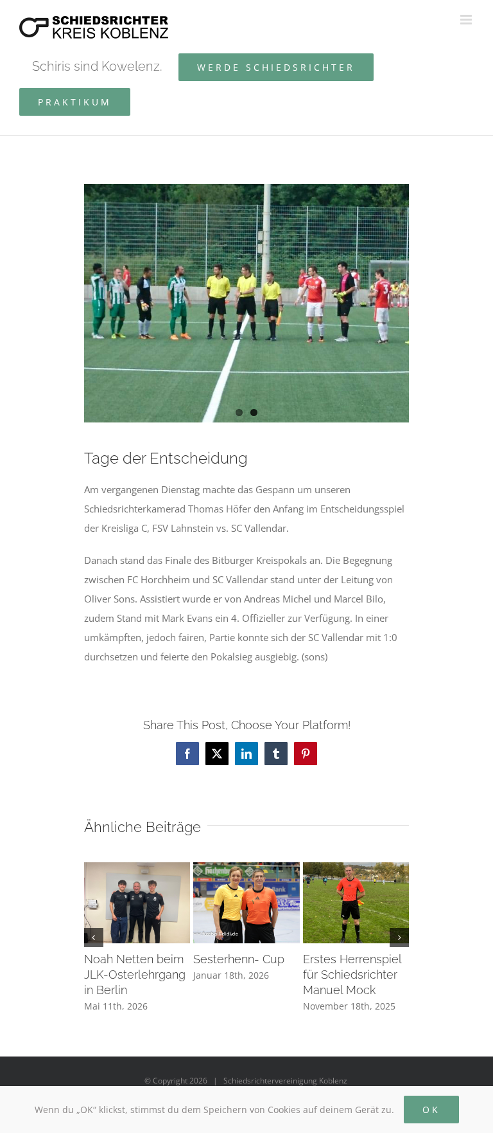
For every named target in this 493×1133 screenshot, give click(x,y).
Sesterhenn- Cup (238, 959)
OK (431, 1109)
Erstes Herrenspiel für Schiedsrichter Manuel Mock (352, 974)
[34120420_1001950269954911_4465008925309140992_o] (247, 303)
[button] (93, 937)
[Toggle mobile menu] (467, 19)
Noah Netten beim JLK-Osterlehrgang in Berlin (135, 974)
